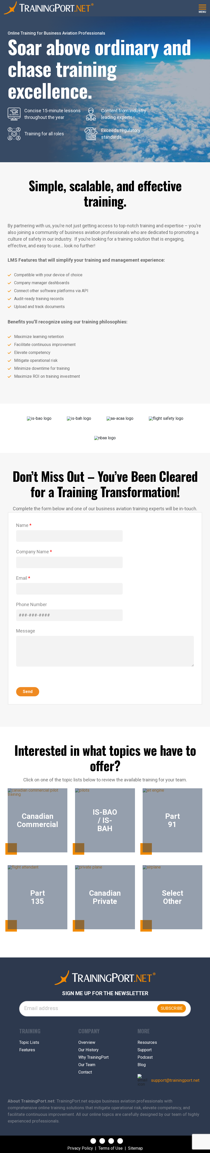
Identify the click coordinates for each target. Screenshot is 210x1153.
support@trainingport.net (175, 1080)
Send (28, 691)
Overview (86, 1042)
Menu (202, 12)
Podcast (145, 1057)
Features (27, 1050)
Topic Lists (29, 1042)
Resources (147, 1042)
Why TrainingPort (93, 1057)
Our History (88, 1050)
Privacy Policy (80, 1148)
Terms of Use (110, 1148)
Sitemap (135, 1148)
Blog (142, 1065)
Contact (85, 1072)
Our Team (86, 1065)
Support (145, 1050)
